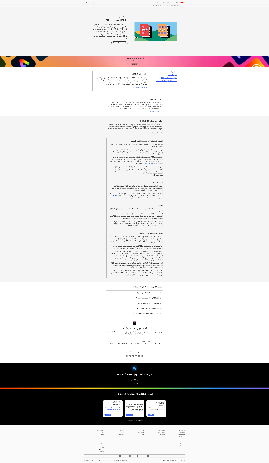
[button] (93, 2)
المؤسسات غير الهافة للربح (140, 432)
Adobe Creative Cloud (174, 5)
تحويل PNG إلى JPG (123, 344)
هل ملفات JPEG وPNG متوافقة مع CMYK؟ (149, 303)
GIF (114, 196)
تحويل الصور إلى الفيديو (111, 343)
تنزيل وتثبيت (122, 432)
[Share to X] (139, 356)
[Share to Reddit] (130, 356)
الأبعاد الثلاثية (183, 440)
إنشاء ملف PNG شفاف (146, 343)
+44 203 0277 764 (130, 420)
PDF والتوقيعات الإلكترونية (166, 2)
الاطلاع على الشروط (117, 409)
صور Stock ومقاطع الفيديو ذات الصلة (180, 443)
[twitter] (170, 460)
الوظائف (102, 434)
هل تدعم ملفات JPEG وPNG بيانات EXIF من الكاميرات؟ (146, 314)
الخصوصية (113, 460)
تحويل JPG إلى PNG (134, 344)
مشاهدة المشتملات (139, 410)
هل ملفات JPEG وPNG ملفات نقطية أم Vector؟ (148, 298)
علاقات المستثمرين (101, 442)
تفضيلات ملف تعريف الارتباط (102, 460)
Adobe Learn (122, 436)
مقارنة (160, 5)
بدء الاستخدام (134, 64)
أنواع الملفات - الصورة (166, 5)
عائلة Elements (182, 442)
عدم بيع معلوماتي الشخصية (93, 460)
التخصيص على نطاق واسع (161, 430)
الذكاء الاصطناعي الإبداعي (181, 430)
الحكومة (143, 434)
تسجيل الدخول (88, 2)
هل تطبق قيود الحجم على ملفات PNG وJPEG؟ (149, 308)
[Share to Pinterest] (133, 356)
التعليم (143, 430)
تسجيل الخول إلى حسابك (100, 430)
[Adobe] (182, 2)
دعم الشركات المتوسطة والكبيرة (120, 438)
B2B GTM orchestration (161, 438)
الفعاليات (102, 436)
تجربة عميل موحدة (162, 434)
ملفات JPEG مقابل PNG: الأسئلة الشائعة (166, 81)
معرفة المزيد (134, 383)
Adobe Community (121, 434)
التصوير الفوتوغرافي (182, 432)
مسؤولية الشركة (101, 440)
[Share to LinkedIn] (136, 356)
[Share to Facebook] (142, 356)
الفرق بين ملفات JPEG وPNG (169, 78)
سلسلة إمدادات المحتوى (161, 432)
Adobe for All (101, 449)
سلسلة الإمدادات (101, 443)
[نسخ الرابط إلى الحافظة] (126, 356)
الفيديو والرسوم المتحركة (182, 436)
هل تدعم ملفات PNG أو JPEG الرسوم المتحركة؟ (149, 293)
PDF (184, 438)
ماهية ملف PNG (172, 75)
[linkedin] (168, 460)
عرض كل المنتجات (182, 445)
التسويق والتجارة (157, 2)
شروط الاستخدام (109, 460)
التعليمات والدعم (149, 2)
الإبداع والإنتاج (163, 436)
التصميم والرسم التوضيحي (181, 434)
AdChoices (86, 460)
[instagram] (173, 460)
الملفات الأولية (148, 163)
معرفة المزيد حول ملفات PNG (155, 111)
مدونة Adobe (102, 451)
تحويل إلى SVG (157, 344)
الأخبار (103, 438)
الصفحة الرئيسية (182, 5)
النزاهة (103, 447)
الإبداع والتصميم (175, 2)
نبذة (103, 432)
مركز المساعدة (122, 430)
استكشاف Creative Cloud (119, 43)
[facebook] (175, 460)
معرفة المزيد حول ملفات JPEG (138, 87)
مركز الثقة (102, 445)
